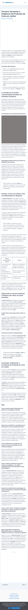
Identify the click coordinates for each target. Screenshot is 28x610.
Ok (9, 608)
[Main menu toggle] (25, 2)
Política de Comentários (14, 598)
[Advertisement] (14, 35)
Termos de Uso (14, 593)
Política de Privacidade (14, 595)
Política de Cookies (14, 596)
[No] (26, 606)
